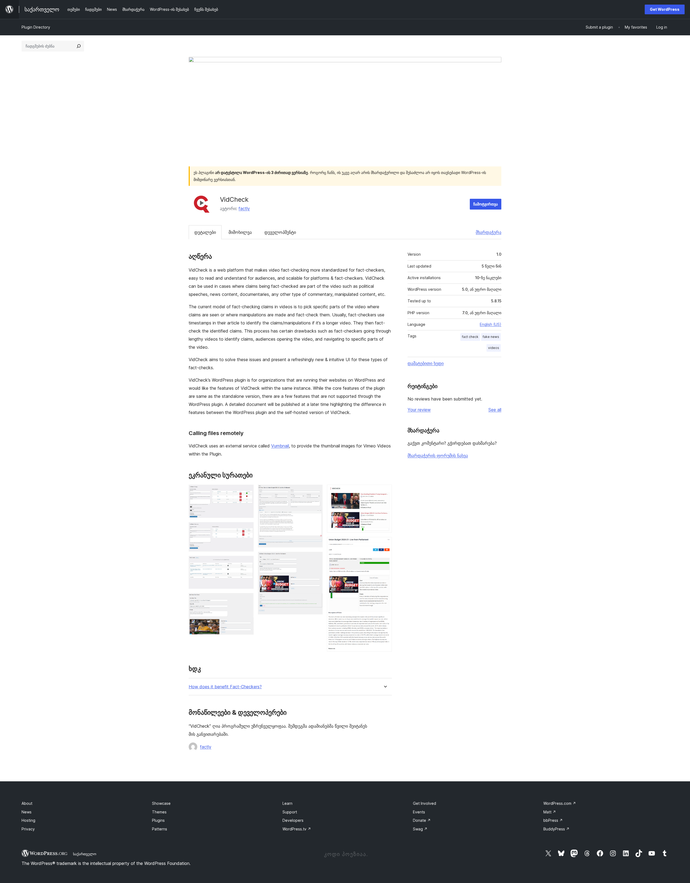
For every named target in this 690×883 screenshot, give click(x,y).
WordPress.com (559, 803)
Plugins (158, 820)
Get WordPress (664, 9)
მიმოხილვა (240, 232)
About (27, 803)
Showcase (161, 803)
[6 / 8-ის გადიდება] (315, 559)
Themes (159, 812)
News (27, 812)
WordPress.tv (296, 829)
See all (494, 409)
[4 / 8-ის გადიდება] (246, 600)
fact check (470, 337)
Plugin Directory (36, 27)
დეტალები (205, 232)
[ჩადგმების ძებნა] (78, 46)
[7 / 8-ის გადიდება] (384, 492)
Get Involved (424, 803)
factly (244, 208)
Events (419, 812)
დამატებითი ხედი (426, 363)
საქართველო (84, 854)
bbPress (553, 820)
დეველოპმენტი (280, 232)
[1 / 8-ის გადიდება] (246, 492)
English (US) (490, 324)
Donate (422, 820)
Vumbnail (280, 446)
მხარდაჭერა (488, 232)
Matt (549, 812)
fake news (491, 337)
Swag (420, 829)
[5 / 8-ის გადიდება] (315, 492)
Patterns (159, 829)
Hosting (28, 820)
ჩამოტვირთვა (485, 204)
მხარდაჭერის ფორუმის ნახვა (438, 455)
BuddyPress (556, 829)
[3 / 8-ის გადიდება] (246, 563)
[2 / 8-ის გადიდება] (246, 529)
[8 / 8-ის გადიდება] (384, 544)
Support (289, 812)
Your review (419, 409)
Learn (287, 803)
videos (493, 348)
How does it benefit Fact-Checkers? (225, 686)
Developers (292, 820)
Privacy (28, 829)
